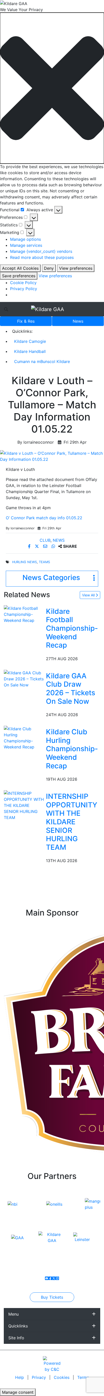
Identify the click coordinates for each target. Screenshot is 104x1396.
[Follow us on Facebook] (50, 1278)
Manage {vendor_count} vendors (41, 251)
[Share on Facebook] (30, 546)
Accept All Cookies (20, 268)
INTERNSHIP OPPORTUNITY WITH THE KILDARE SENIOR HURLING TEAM (71, 822)
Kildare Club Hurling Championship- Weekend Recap (72, 748)
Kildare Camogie (30, 341)
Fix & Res (26, 321)
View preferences (75, 268)
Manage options (25, 239)
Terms (83, 1377)
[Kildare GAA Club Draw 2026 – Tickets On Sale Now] (24, 678)
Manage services (26, 245)
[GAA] (17, 1237)
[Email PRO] (46, 1278)
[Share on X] (37, 546)
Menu (13, 1314)
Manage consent (18, 1392)
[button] (52, 88)
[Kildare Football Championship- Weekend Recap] (24, 613)
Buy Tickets (52, 1297)
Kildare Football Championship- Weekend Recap (72, 628)
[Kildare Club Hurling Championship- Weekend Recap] (24, 737)
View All (89, 595)
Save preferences (18, 275)
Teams (44, 562)
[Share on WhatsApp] (53, 546)
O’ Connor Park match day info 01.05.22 (44, 517)
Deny (49, 268)
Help (20, 1377)
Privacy (39, 1377)
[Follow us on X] (54, 1278)
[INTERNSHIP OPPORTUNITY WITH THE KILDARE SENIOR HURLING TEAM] (24, 805)
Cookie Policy (23, 282)
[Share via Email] (45, 546)
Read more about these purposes (42, 257)
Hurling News (24, 562)
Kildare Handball (30, 351)
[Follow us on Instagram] (57, 1278)
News (78, 321)
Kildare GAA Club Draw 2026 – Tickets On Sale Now (70, 689)
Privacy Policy (23, 288)
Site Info (16, 1337)
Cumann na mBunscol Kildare (42, 361)
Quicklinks (18, 1325)
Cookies (61, 1377)
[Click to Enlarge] (52, 456)
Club (45, 540)
